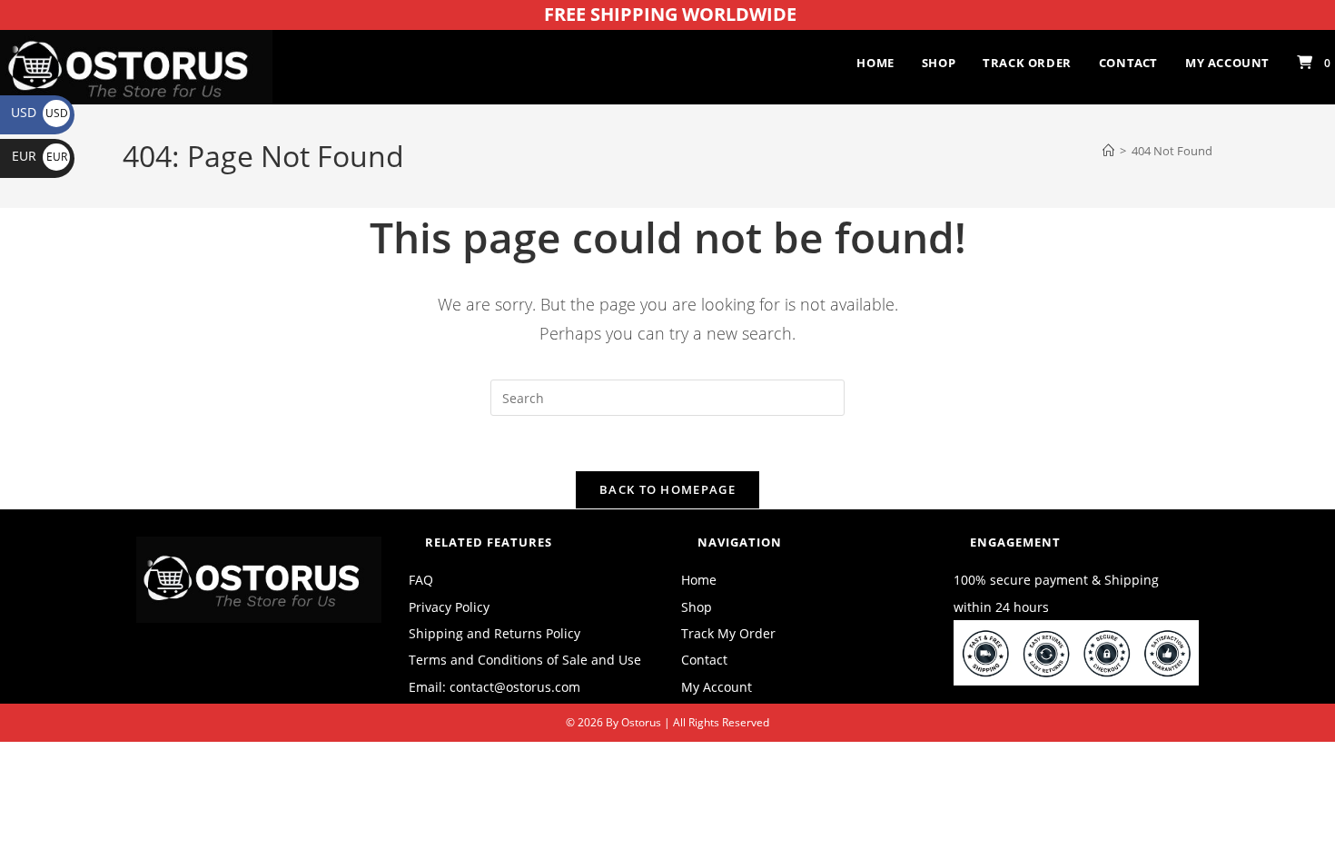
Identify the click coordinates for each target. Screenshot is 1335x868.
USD (39, 112)
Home (699, 579)
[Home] (1108, 151)
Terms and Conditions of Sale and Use (525, 659)
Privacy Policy (449, 607)
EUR (39, 155)
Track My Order (728, 633)
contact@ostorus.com (515, 686)
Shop (696, 607)
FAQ (421, 579)
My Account (716, 686)
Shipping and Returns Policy (494, 633)
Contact (704, 659)
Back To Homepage (667, 489)
